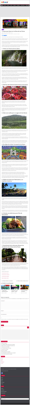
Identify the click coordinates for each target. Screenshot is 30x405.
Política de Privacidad (3, 391)
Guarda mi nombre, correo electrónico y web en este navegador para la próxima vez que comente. (14, 319)
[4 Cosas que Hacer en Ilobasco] (24, 285)
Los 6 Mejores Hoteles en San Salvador (7, 280)
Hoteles (8, 5)
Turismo (14, 5)
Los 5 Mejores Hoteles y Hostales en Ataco (22, 280)
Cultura (4, 5)
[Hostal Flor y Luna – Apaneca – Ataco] (15, 285)
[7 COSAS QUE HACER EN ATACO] (5, 285)
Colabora (18, 5)
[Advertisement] (15, 12)
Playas (11, 5)
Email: (2, 397)
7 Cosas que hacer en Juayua (5, 276)
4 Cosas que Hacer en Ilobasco (24, 291)
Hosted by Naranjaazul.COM (4, 370)
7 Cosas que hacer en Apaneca (5, 274)
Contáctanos (23, 5)
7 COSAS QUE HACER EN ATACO (5, 291)
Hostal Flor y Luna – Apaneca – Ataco (14, 291)
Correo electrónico (4, 314)
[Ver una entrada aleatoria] (28, 5)
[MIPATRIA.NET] (2, 5)
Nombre (2, 310)
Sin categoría (2, 382)
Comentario (3, 300)
